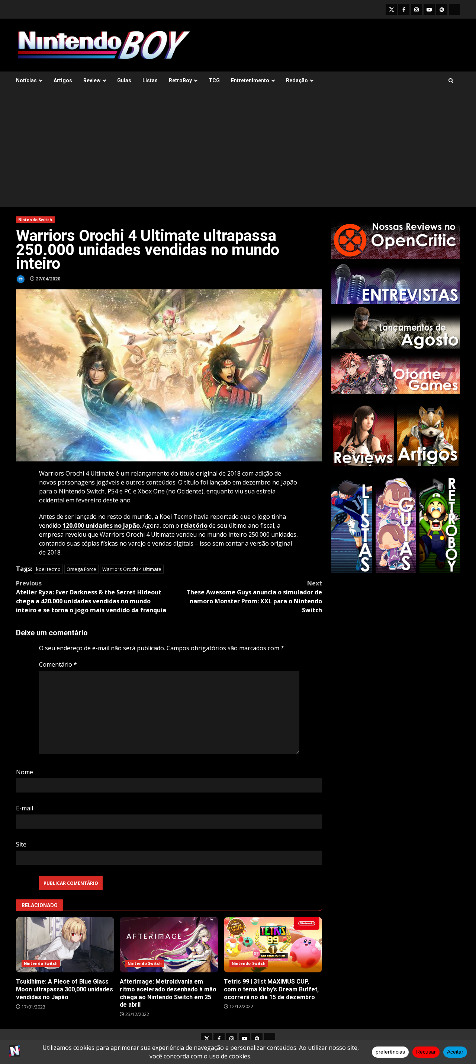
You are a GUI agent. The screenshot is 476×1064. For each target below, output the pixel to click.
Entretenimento (250, 80)
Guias (124, 80)
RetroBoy (180, 80)
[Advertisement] (238, 151)
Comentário (58, 664)
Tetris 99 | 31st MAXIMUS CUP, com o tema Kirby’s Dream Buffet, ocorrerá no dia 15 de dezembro (273, 944)
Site (21, 844)
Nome (24, 772)
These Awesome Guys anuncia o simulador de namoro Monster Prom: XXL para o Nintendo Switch (254, 596)
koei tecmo (48, 569)
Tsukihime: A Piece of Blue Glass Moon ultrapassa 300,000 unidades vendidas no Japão (65, 944)
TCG (214, 80)
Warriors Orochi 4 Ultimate (131, 569)
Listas (150, 80)
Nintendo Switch (35, 219)
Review (91, 80)
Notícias (26, 80)
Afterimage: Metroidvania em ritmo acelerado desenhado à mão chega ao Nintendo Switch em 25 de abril (169, 944)
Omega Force (81, 569)
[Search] (450, 80)
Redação (297, 80)
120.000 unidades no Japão (101, 525)
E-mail (24, 808)
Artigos (63, 80)
